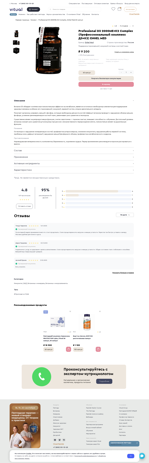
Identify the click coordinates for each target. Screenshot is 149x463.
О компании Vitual (73, 14)
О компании (122, 405)
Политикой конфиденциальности (85, 456)
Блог (120, 429)
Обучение (86, 14)
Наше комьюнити (91, 438)
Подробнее (104, 381)
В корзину (106, 84)
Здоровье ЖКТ (58, 429)
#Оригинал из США (21, 294)
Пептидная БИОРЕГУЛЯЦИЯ (128, 411)
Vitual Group (123, 408)
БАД (25, 283)
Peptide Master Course (93, 408)
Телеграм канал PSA (93, 444)
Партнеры (122, 435)
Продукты (56, 405)
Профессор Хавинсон (126, 417)
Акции (13, 14)
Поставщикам (87, 3)
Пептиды (56, 408)
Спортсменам (57, 417)
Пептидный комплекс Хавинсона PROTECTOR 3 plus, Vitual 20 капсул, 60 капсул (56, 338)
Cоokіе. (29, 453)
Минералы (56, 414)
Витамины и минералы (36, 283)
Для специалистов (91, 421)
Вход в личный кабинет (94, 427)
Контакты (95, 14)
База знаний (123, 423)
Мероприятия (90, 433)
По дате (123, 215)
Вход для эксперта (132, 3)
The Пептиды (90, 411)
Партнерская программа (94, 424)
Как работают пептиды (36, 14)
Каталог (35, 9)
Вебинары (89, 417)
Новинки (22, 14)
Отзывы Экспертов (125, 420)
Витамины (56, 411)
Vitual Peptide (134, 14)
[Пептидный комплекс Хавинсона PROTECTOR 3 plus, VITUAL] (57, 322)
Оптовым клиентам (101, 3)
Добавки (56, 420)
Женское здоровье (59, 423)
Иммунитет (18, 283)
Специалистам (74, 3)
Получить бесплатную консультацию (106, 78)
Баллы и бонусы (116, 3)
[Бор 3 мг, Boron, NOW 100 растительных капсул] (87, 322)
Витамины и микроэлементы (57, 283)
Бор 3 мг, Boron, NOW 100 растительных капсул (83, 337)
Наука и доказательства (55, 14)
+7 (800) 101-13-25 (26, 3)
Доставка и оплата (125, 426)
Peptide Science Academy (94, 414)
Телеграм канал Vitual (93, 441)
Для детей (56, 435)
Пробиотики (57, 432)
